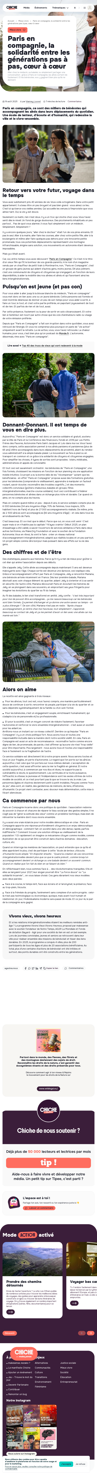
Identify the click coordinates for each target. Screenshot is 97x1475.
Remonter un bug (17, 1394)
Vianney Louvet (33, 101)
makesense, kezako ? (19, 1363)
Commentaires (74, 101)
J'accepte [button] (66, 1464)
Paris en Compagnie (61, 259)
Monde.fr (64, 333)
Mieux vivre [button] (15, 30)
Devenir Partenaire (18, 1384)
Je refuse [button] (80, 1464)
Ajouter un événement (20, 1372)
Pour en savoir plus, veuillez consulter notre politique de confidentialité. (28, 1467)
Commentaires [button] (76, 968)
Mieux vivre (23, 21)
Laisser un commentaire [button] (41, 1208)
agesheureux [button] (11, 968)
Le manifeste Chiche (19, 1367)
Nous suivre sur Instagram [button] (21, 1453)
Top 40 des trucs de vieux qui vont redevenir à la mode (52, 345)
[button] (50, 968)
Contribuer (14, 1389)
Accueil (11, 21)
